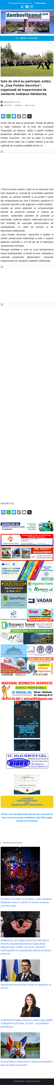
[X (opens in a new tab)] (22, 6)
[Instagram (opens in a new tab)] (31, 6)
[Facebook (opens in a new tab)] (27, 6)
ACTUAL (8, 105)
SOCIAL (18, 105)
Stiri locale (30, 105)
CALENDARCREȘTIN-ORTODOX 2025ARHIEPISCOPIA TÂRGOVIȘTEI (27, 802)
